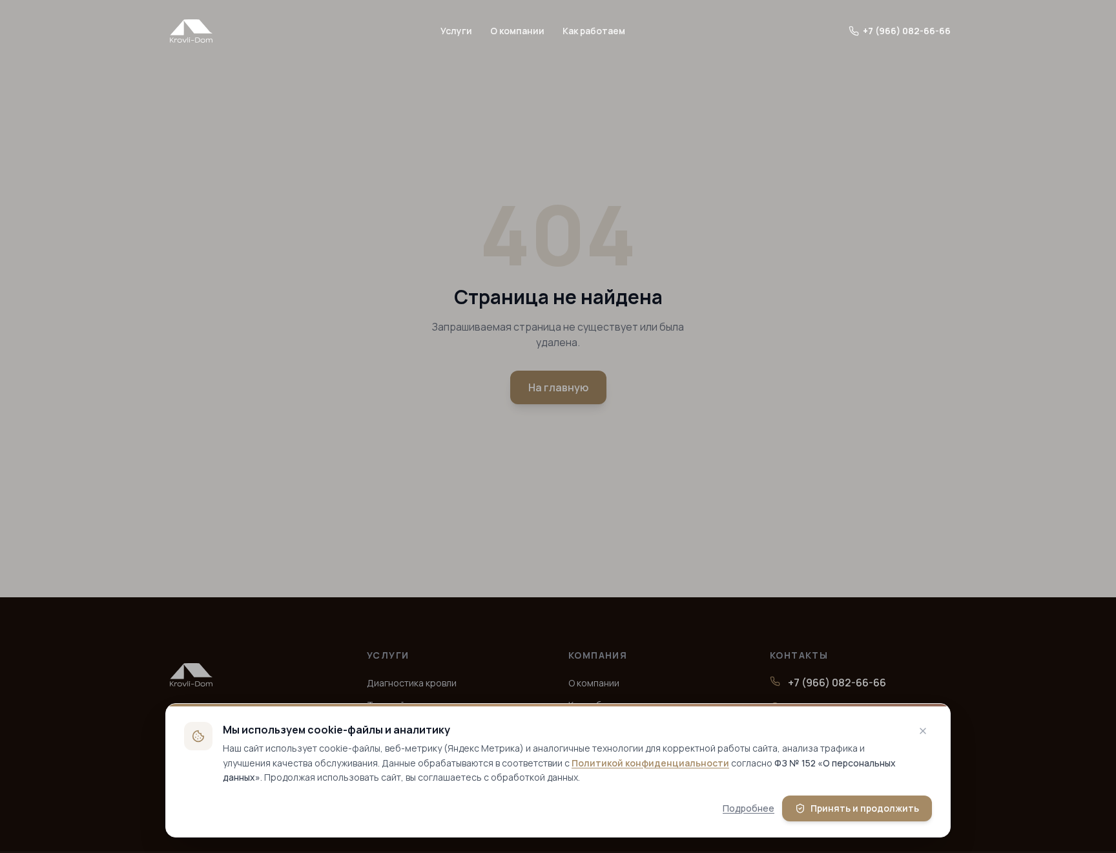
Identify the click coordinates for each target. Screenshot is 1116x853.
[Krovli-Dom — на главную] (191, 31)
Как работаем (594, 31)
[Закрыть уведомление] (923, 731)
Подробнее (748, 808)
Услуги (456, 31)
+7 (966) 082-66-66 (907, 31)
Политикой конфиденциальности (650, 763)
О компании (517, 31)
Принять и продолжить (865, 808)
